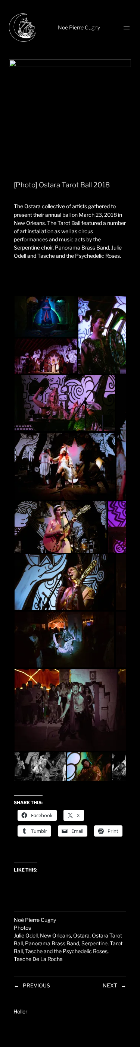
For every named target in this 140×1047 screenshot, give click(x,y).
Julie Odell (26, 935)
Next (110, 985)
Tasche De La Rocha (38, 959)
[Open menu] (126, 27)
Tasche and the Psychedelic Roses (66, 951)
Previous (36, 985)
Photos (22, 927)
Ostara (81, 935)
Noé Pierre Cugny (79, 27)
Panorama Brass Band (52, 943)
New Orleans (55, 935)
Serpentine (94, 943)
